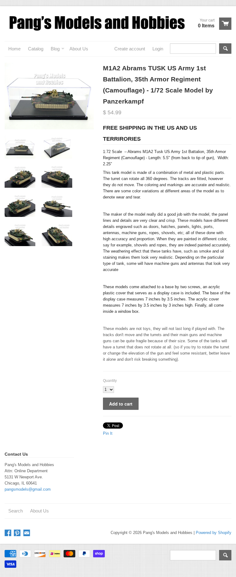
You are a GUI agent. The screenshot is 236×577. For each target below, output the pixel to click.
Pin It (107, 433)
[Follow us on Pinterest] (18, 533)
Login (157, 48)
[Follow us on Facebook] (9, 533)
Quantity (110, 381)
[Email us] (27, 533)
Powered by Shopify (213, 532)
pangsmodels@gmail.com (28, 489)
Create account (129, 48)
